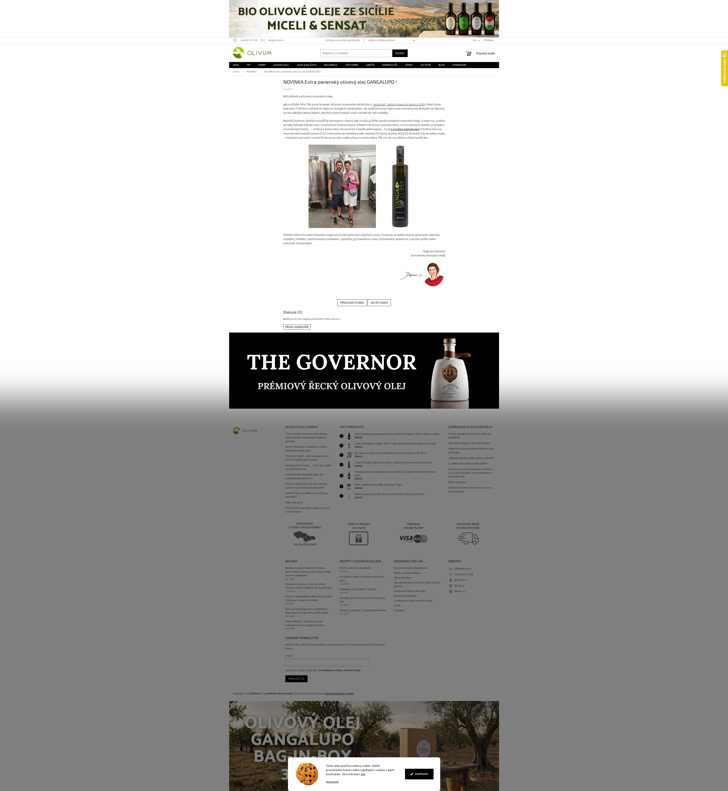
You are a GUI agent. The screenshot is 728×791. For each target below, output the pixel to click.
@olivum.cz (460, 580)
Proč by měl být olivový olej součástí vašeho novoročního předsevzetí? (306, 485)
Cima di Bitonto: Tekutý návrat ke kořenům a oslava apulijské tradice (305, 623)
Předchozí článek (352, 302)
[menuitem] (236, 65)
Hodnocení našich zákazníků (410, 591)
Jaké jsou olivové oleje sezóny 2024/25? (471, 458)
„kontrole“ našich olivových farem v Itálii (398, 104)
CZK (474, 40)
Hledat (400, 53)
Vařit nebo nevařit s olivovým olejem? (469, 443)
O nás (397, 605)
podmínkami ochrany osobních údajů (339, 670)
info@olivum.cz (462, 569)
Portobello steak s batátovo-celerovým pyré (362, 578)
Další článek (379, 302)
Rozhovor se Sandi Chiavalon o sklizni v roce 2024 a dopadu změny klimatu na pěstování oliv (470, 473)
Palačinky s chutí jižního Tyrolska (358, 589)
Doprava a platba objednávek (342, 40)
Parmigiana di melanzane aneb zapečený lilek (363, 600)
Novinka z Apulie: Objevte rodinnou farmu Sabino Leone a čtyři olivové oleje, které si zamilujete (308, 571)
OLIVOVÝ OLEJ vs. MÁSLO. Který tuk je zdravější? (306, 495)
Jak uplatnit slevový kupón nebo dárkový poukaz (417, 584)
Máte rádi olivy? (294, 503)
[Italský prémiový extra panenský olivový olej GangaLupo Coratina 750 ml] (364, 186)
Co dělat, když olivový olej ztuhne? (468, 464)
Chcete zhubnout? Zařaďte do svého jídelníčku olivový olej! (306, 448)
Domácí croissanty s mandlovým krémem (363, 610)
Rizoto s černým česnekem (355, 568)
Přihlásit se (296, 678)
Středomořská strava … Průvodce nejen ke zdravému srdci (308, 467)
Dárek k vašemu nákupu (381, 40)
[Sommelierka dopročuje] (421, 274)
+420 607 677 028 (463, 574)
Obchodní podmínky (405, 596)
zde (363, 774)
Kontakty (399, 610)
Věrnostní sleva (402, 578)
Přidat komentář (296, 327)
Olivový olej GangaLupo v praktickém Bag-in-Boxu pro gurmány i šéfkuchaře (306, 611)
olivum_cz (460, 591)
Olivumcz (459, 586)
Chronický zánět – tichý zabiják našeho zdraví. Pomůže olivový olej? (307, 458)
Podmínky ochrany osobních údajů (413, 601)
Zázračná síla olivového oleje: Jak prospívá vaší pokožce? (304, 476)
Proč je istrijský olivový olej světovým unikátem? (469, 435)
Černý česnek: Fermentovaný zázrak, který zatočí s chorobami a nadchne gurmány (306, 437)
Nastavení (332, 782)
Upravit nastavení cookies (339, 694)
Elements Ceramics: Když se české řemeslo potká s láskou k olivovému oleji (308, 586)
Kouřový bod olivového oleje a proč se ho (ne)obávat (307, 510)
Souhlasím (421, 774)
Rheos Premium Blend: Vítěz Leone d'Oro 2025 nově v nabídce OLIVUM (308, 598)
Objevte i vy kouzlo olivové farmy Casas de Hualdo (471, 450)
